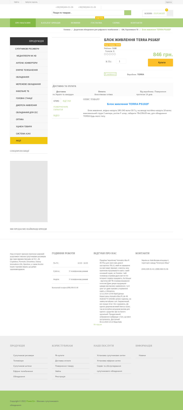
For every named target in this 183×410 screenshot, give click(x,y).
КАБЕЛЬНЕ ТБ (22, 91)
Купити (162, 62)
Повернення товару (64, 366)
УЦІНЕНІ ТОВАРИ (24, 126)
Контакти (136, 23)
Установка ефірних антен (109, 361)
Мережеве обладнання (28, 84)
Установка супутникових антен (111, 355)
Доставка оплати (63, 361)
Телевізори (18, 361)
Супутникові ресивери (27, 49)
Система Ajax (23, 134)
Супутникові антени (22, 366)
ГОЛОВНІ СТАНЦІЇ (24, 98)
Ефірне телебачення (27, 70)
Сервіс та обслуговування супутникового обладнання (109, 368)
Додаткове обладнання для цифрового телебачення (96, 30)
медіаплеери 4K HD (26, 56)
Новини (75, 23)
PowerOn (30, 401)
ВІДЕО (56, 115)
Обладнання (22, 77)
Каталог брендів (50, 23)
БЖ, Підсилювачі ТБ (130, 30)
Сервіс (116, 23)
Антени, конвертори (26, 63)
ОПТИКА (20, 119)
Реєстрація (60, 376)
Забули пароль (31, 2)
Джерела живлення (26, 105)
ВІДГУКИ (67, 101)
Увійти (16, 2)
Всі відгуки (98, 325)
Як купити (59, 355)
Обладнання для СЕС (27, 112)
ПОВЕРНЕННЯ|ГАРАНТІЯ (60, 108)
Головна (67, 30)
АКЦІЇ (18, 141)
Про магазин (22, 23)
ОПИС (56, 101)
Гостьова (97, 21)
